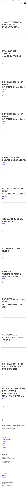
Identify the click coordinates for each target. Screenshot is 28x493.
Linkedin (4, 477)
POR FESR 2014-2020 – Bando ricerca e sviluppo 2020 (13, 366)
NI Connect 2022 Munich (11, 249)
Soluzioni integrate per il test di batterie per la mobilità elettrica (14, 392)
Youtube (4, 475)
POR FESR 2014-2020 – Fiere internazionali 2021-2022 (13, 303)
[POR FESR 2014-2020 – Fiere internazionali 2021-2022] (14, 288)
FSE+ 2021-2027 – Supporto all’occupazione (11, 53)
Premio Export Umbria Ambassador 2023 (14, 160)
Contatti (4, 447)
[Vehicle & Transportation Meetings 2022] (14, 263)
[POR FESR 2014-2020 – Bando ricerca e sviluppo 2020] (14, 353)
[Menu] (25, 3)
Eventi (3, 164)
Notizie (3, 445)
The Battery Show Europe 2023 (12, 220)
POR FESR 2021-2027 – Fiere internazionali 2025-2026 (13, 85)
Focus (3, 443)
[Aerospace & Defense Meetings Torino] (14, 324)
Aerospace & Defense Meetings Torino (12, 337)
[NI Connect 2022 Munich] (14, 238)
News (3, 58)
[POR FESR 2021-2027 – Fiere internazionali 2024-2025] (14, 102)
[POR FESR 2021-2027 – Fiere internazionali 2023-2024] (14, 177)
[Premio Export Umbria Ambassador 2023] (14, 143)
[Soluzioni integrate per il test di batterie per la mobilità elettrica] (14, 380)
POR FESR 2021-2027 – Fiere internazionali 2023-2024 (13, 192)
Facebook (4, 473)
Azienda (4, 437)
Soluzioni (4, 441)
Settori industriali (6, 439)
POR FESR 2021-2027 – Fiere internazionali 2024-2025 (13, 118)
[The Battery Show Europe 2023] (14, 208)
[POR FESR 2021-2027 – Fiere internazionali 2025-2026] (14, 70)
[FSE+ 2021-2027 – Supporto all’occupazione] (14, 39)
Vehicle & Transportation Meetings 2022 (11, 274)
